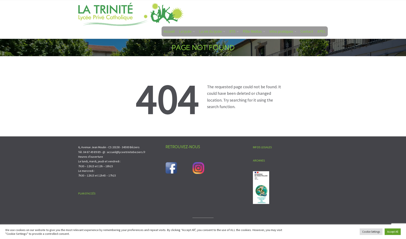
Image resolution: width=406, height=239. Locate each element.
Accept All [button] (392, 232)
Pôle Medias (252, 31)
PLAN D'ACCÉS (87, 193)
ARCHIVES (259, 160)
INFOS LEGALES (262, 147)
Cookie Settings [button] (371, 232)
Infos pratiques (281, 31)
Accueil (169, 31)
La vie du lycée (210, 31)
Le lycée (185, 31)
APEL (321, 31)
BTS (232, 31)
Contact (306, 31)
